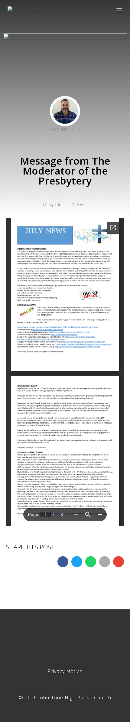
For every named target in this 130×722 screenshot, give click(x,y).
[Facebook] (65, 638)
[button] (62, 561)
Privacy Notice (65, 671)
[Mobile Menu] (119, 11)
